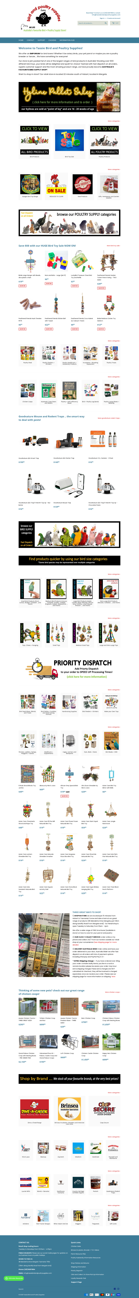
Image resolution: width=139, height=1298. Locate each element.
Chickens (52, 40)
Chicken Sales (76, 1246)
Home (21, 40)
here (113, 976)
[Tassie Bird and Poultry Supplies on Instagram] (118, 1289)
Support (41, 40)
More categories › (114, 121)
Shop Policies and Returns (80, 1263)
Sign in (102, 18)
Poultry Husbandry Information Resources (85, 1258)
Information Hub (67, 40)
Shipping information (78, 1267)
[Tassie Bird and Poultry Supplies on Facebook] (115, 1289)
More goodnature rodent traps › (109, 418)
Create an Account (113, 18)
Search (21, 1289)
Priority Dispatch (77, 1271)
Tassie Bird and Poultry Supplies (34, 1295)
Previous (23, 97)
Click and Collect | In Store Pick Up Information (87, 1274)
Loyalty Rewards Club (78, 1278)
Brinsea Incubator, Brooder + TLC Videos (85, 1250)
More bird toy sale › (113, 246)
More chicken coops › (112, 992)
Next (116, 97)
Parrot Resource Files (78, 1254)
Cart (116, 23)
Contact (30, 40)
